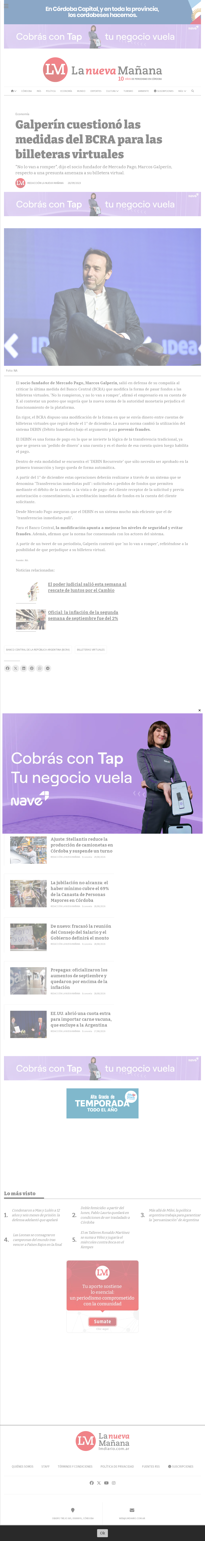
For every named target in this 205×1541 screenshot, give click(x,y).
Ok (102, 1533)
